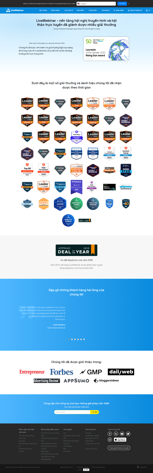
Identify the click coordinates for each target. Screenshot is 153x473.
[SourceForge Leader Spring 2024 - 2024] (93, 120)
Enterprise (105, 10)
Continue (122, 3)
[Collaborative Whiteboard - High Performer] (43, 170)
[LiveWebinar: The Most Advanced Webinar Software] (92, 187)
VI (149, 10)
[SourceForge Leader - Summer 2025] (93, 104)
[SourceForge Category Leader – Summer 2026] (27, 104)
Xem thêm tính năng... (48, 456)
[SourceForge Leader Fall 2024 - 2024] (43, 120)
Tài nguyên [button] (93, 10)
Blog (64, 449)
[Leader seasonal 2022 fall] (43, 187)
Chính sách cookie (82, 467)
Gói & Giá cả (69, 10)
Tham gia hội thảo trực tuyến (119, 448)
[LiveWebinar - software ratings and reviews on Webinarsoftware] (43, 203)
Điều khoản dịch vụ (66, 467)
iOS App (21, 451)
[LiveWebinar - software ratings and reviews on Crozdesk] (76, 203)
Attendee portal (46, 459)
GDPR (80, 470)
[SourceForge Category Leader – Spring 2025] (109, 104)
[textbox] (96, 4)
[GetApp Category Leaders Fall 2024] (60, 120)
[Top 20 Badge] (126, 203)
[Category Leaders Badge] (60, 170)
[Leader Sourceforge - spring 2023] (109, 137)
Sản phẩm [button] (80, 10)
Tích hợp (66, 443)
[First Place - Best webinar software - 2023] (76, 137)
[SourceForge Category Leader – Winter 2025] (27, 120)
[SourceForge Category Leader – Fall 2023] (60, 137)
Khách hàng (89, 441)
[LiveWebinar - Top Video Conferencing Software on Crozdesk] (60, 203)
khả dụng (22, 441)
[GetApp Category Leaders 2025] (60, 104)
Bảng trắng (45, 451)
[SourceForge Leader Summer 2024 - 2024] (76, 120)
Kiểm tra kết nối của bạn (71, 441)
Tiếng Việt (143, 467)
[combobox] (96, 4)
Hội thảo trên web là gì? (26, 436)
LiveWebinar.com (15, 10)
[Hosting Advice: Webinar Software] (76, 170)
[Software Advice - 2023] (27, 153)
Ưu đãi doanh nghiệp (92, 436)
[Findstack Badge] (76, 187)
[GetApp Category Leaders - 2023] (43, 153)
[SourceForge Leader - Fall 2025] (76, 104)
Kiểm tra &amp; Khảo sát (49, 443)
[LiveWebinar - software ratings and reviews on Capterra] (109, 203)
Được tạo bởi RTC (92, 438)
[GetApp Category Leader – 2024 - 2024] (109, 120)
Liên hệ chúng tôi (91, 449)
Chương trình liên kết (92, 443)
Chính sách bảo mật (98, 467)
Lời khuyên (66, 451)
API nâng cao (67, 446)
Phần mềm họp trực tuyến (49, 454)
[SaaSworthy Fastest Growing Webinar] (76, 153)
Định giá (88, 433)
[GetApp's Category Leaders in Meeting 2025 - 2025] (126, 104)
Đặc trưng (43, 10)
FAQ (64, 433)
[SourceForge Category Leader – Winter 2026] (43, 104)
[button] (68, 339)
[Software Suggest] (27, 203)
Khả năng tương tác (25, 449)
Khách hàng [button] (55, 10)
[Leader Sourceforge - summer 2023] (93, 137)
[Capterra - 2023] (60, 153)
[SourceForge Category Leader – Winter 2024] (43, 137)
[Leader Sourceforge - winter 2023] (126, 137)
